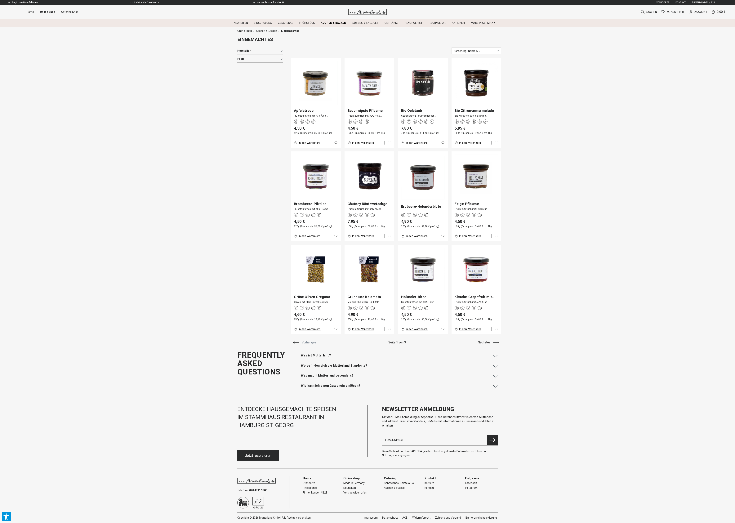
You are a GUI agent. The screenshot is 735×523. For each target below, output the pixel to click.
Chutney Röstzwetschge (367, 204)
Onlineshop (351, 478)
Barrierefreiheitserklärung (481, 517)
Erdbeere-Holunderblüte (421, 206)
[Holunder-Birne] (423, 269)
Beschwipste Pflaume (365, 111)
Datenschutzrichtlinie (469, 451)
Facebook (471, 483)
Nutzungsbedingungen (396, 455)
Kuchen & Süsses (394, 487)
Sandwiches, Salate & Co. (399, 483)
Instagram (471, 487)
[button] (6, 516)
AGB (405, 517)
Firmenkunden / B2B (703, 2)
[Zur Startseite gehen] (368, 11)
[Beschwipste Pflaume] (369, 83)
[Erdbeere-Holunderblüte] (423, 177)
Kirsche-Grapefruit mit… (475, 297)
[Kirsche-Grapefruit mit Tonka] (476, 269)
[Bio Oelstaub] (423, 83)
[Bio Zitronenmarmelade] (476, 83)
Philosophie (310, 487)
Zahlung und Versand (448, 517)
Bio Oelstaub (411, 111)
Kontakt (680, 2)
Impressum (371, 517)
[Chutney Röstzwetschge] (369, 176)
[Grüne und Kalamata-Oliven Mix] (369, 269)
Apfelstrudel (304, 111)
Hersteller (244, 50)
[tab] (399, 355)
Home (307, 478)
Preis (240, 58)
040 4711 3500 (258, 490)
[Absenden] (492, 440)
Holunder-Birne (413, 297)
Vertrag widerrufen (355, 492)
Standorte (662, 2)
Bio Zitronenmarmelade (474, 111)
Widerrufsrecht (421, 517)
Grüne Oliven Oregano (312, 297)
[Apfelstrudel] (316, 83)
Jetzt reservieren (258, 456)
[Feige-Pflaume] (476, 176)
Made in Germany (354, 483)
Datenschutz (390, 517)
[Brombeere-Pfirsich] (316, 176)
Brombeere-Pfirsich (310, 204)
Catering (390, 478)
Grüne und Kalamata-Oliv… (365, 297)
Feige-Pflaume (467, 204)
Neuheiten (349, 487)
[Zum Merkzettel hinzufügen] (336, 143)
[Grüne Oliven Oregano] (316, 269)
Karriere (429, 483)
